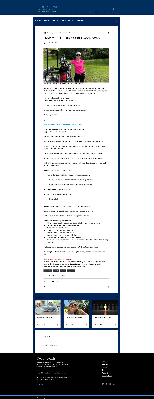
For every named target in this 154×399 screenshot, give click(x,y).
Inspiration (71, 271)
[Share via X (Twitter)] (49, 281)
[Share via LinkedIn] (53, 281)
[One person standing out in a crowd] (105, 307)
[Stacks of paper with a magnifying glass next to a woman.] (48, 307)
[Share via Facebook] (44, 281)
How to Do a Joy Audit (44, 317)
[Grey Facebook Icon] (106, 383)
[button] (113, 9)
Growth (56, 271)
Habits (63, 271)
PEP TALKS (80, 21)
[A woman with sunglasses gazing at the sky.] (76, 307)
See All (116, 296)
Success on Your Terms (74, 318)
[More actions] (108, 33)
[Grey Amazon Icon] (114, 383)
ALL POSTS (38, 21)
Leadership (48, 271)
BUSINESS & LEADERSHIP (51, 21)
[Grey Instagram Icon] (110, 383)
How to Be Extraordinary (103, 317)
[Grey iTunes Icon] (117, 383)
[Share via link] (57, 281)
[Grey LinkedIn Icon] (103, 383)
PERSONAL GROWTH (67, 21)
